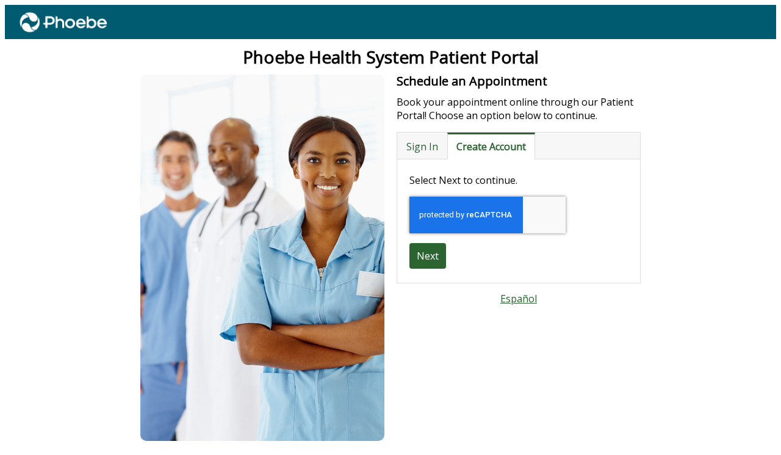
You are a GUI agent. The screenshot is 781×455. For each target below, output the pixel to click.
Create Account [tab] (491, 146)
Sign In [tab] (422, 146)
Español (518, 298)
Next (428, 256)
